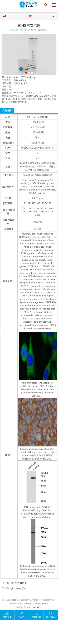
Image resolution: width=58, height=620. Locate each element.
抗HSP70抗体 (18, 588)
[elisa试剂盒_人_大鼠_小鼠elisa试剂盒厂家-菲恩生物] (20, 4)
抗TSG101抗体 (19, 583)
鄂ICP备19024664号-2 (32, 607)
